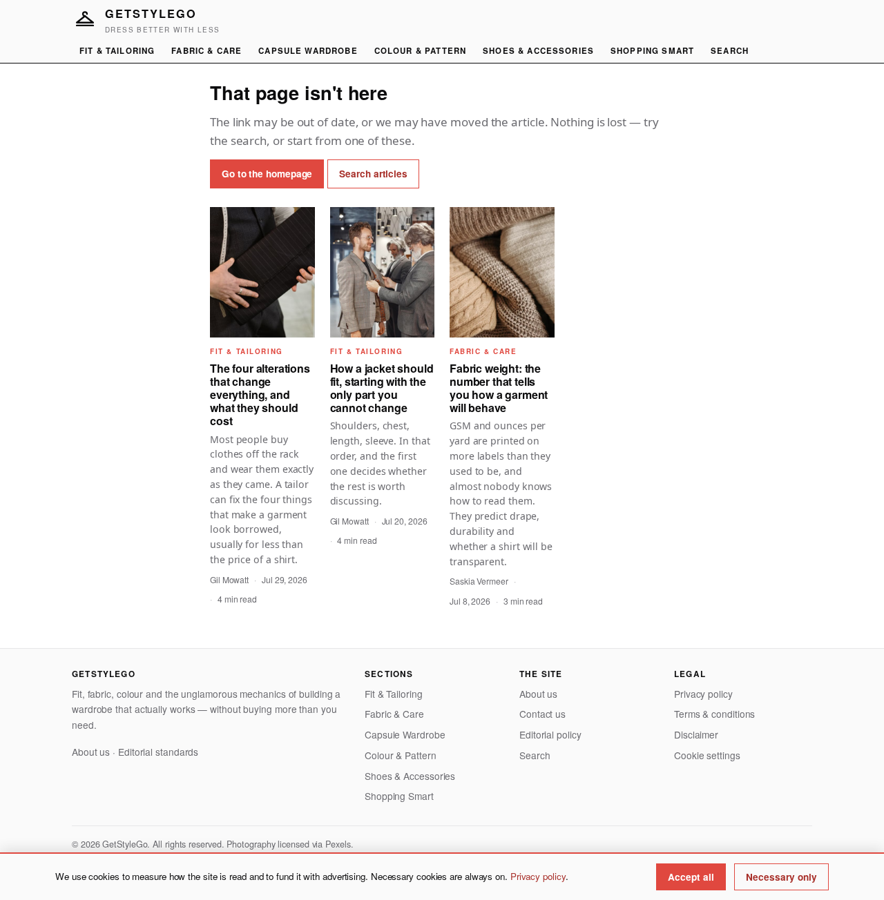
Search (730, 51)
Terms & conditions (714, 714)
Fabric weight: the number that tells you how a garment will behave (499, 388)
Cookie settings (707, 755)
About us (91, 752)
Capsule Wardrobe (307, 51)
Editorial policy (550, 734)
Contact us (542, 714)
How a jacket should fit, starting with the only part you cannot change (382, 388)
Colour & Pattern (420, 51)
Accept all (691, 876)
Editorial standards (158, 752)
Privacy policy (703, 694)
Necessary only (781, 876)
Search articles (373, 173)
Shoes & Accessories (538, 51)
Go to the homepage (267, 173)
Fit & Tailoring (117, 51)
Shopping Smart (652, 51)
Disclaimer (696, 734)
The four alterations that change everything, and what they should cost (260, 394)
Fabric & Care (206, 51)
